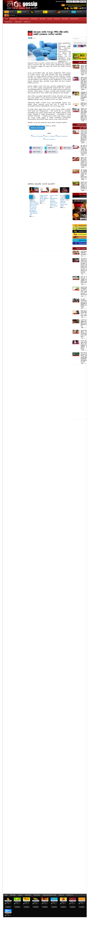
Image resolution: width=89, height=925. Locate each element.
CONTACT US (27, 22)
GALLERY (49, 18)
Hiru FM (23, 12)
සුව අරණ (83, 128)
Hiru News (83, 1)
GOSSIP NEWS (13, 18)
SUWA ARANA (34, 18)
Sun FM (49, 12)
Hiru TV (11, 12)
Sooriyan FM (64, 12)
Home (6, 895)
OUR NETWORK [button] (74, 18)
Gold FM (36, 12)
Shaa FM (78, 12)
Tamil (75, 1)
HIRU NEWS (42, 18)
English (69, 1)
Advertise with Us (60, 1)
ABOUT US (61, 895)
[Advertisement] (49, 168)
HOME (6, 18)
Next (67, 197)
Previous (31, 197)
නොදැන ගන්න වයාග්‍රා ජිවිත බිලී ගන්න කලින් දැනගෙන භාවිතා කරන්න (50, 33)
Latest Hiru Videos (83, 124)
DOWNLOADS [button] (8, 22)
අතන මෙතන (82, 62)
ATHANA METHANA (24, 18)
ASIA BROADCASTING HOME (49, 895)
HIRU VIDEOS (65, 18)
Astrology (57, 18)
